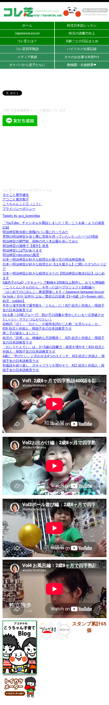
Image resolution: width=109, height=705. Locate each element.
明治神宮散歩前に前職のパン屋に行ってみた (35, 232)
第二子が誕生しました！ (21, 333)
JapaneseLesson (27, 33)
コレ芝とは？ (27, 41)
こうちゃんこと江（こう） (22, 204)
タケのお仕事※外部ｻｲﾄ (81, 57)
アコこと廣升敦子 (16, 199)
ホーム (27, 25)
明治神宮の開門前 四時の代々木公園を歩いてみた (40, 241)
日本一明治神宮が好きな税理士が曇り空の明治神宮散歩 (44, 259)
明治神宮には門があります (22, 250)
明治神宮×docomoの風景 (21, 255)
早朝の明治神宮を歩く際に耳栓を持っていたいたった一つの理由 (50, 236)
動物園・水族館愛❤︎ (81, 65)
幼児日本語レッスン (82, 25)
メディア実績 (27, 57)
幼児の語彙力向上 (82, 33)
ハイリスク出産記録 (82, 49)
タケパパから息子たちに (27, 65)
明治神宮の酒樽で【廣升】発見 (26, 246)
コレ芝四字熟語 (27, 49)
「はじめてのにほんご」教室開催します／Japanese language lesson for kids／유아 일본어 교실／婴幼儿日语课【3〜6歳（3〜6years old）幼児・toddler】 (54, 296)
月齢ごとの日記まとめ (81, 41)
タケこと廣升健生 (16, 195)
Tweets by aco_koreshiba (21, 216)
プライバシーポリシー (19, 209)
